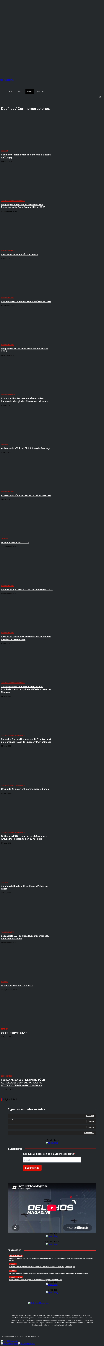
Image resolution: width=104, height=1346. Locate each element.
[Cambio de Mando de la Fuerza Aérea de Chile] (27, 278)
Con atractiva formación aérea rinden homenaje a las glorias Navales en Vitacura (24, 399)
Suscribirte (89, 1133)
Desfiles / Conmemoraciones (13, 201)
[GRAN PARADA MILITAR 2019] (27, 962)
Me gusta (90, 1116)
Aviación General (8, 394)
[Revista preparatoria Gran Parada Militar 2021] (27, 566)
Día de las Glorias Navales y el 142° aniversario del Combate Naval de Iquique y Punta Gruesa (26, 740)
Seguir (91, 1121)
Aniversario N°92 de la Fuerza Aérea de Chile (26, 495)
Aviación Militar (7, 297)
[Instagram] (47, 1335)
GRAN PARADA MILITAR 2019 (17, 985)
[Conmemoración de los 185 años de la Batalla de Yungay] (27, 131)
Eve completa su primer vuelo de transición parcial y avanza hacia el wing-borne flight (42, 1267)
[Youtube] (60, 1335)
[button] (52, 97)
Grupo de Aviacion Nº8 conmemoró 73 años (25, 789)
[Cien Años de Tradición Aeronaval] (27, 231)
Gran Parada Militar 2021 (15, 542)
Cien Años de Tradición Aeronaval (19, 254)
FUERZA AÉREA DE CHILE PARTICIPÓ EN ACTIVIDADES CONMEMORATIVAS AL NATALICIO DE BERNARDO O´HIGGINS (23, 1082)
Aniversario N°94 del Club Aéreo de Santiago (25, 448)
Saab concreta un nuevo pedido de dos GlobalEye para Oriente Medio (35, 1280)
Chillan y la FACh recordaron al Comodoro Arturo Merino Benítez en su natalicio (24, 837)
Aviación (4, 444)
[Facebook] (41, 1335)
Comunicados (6, 1076)
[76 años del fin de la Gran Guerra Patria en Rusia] (27, 863)
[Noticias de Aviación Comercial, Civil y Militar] (16, 83)
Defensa (4, 151)
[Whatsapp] (67, 1335)
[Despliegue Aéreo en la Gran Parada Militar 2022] (27, 325)
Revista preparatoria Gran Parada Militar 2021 (27, 589)
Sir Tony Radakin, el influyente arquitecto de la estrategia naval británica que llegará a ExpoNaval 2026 (48, 1273)
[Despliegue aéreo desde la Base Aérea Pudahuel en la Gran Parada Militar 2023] (27, 181)
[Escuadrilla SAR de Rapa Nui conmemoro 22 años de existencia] (27, 912)
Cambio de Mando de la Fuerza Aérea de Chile (26, 301)
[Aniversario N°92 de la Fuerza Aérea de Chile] (27, 472)
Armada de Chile (7, 250)
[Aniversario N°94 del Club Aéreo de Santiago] (27, 425)
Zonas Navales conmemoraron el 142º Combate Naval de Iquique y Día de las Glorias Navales (26, 689)
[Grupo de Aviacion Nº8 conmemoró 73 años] (27, 766)
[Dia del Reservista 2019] (27, 1009)
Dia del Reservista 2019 (14, 1032)
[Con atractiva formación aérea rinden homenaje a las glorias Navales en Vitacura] (27, 375)
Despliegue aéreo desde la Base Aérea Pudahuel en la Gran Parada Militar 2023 (23, 206)
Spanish (14, 1341)
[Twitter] (54, 1335)
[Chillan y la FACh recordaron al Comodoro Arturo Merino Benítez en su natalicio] (27, 813)
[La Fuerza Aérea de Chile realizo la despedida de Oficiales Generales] (27, 613)
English (14, 1343)
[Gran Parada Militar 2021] (27, 519)
